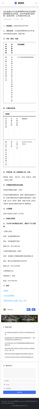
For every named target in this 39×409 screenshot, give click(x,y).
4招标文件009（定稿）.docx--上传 (15, 300)
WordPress (11, 403)
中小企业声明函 (9, 295)
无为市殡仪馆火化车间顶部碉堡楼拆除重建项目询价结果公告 (20, 344)
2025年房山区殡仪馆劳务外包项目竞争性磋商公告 (19, 357)
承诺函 (6, 290)
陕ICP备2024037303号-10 (20, 405)
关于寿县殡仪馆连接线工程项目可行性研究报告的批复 (20, 333)
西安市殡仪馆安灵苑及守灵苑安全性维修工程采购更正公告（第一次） (20, 349)
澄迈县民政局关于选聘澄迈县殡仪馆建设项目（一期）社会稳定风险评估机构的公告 (20, 339)
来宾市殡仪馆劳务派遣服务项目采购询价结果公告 (19, 354)
